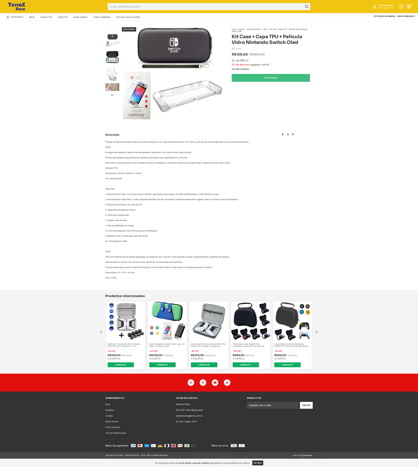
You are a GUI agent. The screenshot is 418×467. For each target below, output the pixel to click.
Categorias (16, 17)
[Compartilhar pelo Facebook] (283, 134)
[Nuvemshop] (302, 455)
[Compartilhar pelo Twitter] (288, 134)
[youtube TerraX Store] (215, 382)
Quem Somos (80, 17)
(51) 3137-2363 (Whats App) (189, 410)
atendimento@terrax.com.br (189, 416)
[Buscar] (306, 6)
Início (32, 17)
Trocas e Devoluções (128, 17)
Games (241, 29)
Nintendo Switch (253, 29)
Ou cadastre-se (386, 8)
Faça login (388, 5)
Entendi (258, 463)
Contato (63, 17)
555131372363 (183, 404)
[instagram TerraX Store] (191, 382)
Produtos (46, 17)
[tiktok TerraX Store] (227, 382)
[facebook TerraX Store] (203, 382)
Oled (265, 29)
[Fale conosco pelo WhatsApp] (401, 7)
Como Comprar (101, 17)
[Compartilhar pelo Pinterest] (293, 134)
